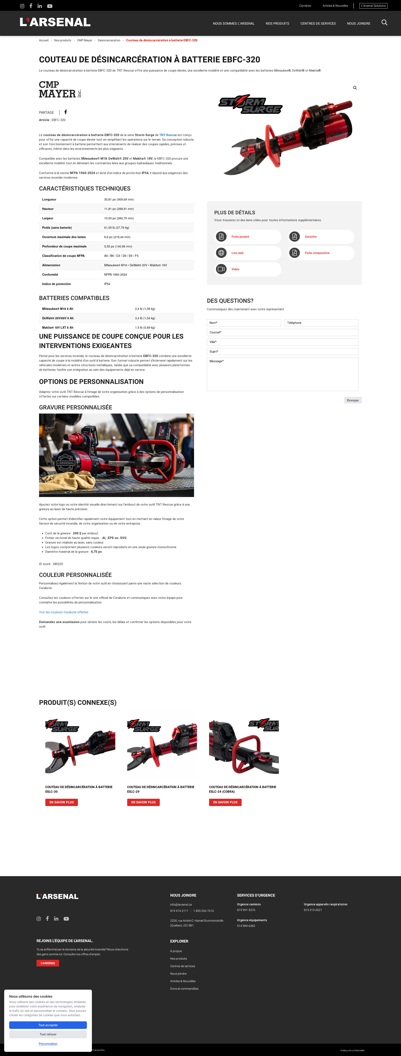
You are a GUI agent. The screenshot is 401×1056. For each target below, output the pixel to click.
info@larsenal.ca (181, 904)
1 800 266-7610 (203, 911)
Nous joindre (358, 23)
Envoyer (353, 400)
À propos (176, 951)
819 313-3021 (313, 910)
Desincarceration (109, 40)
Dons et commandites (184, 989)
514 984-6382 (246, 926)
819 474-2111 (179, 911)
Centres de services (318, 23)
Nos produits (277, 23)
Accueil (43, 40)
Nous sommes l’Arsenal (234, 23)
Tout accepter (48, 1025)
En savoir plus (61, 802)
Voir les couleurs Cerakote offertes (63, 612)
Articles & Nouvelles (335, 6)
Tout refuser (48, 1034)
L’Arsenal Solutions (373, 6)
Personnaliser (48, 1043)
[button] (355, 88)
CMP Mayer (84, 40)
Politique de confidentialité (352, 1050)
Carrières (305, 6)
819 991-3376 (246, 910)
